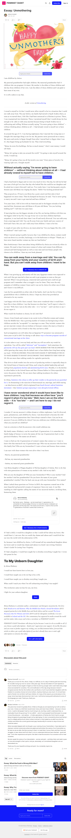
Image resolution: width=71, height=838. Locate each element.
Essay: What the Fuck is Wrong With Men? (21, 763)
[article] (35, 767)
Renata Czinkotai (13, 704)
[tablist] (11, 663)
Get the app (44, 830)
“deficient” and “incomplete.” (36, 345)
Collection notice (47, 826)
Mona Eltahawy (12, 14)
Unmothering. (41, 103)
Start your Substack (31, 830)
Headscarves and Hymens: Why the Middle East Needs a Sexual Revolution (33, 608)
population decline (20, 368)
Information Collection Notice (35, 800)
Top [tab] (6, 758)
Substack (27, 834)
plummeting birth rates (39, 368)
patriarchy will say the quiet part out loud (19, 348)
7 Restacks (24, 645)
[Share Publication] (49, 3)
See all (7, 799)
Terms (40, 826)
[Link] (1, 170)
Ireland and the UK (19, 616)
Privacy (35, 826)
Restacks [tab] (15, 663)
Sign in (65, 3)
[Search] (46, 3)
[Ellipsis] (66, 679)
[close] (52, 770)
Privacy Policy (48, 800)
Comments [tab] (8, 663)
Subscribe (57, 3)
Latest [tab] (10, 758)
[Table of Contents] (2, 419)
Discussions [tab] (17, 758)
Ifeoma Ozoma (12, 679)
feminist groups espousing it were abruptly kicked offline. (38, 388)
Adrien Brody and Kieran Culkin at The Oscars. (18, 766)
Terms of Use (44, 798)
